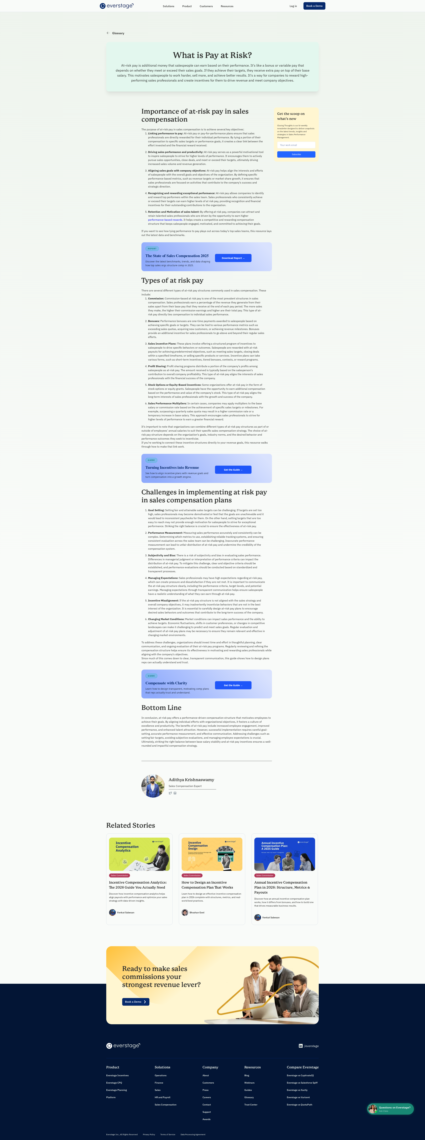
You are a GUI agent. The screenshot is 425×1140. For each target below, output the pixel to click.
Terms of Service (167, 1134)
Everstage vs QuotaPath (299, 1104)
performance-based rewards (165, 219)
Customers (208, 1082)
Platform (111, 1097)
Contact (207, 1104)
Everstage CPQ (114, 1082)
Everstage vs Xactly (297, 1090)
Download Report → (233, 258)
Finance (159, 1082)
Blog (246, 1075)
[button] (168, 6)
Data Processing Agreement (193, 1134)
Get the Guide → (233, 469)
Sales (158, 1090)
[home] (116, 6)
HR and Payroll (162, 1097)
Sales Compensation (165, 1104)
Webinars (249, 1082)
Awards (207, 1119)
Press (206, 1090)
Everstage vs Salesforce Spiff (302, 1082)
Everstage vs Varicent (298, 1097)
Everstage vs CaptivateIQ (300, 1075)
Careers (207, 1097)
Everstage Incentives (117, 1075)
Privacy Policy (149, 1134)
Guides (248, 1090)
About (206, 1075)
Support (207, 1111)
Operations (161, 1075)
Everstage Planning (116, 1090)
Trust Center (250, 1104)
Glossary (249, 1097)
